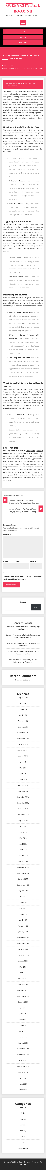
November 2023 (23, 873)
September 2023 (23, 885)
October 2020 (23, 1060)
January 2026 (23, 727)
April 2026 (23, 709)
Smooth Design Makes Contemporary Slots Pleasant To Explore (23, 652)
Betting (23, 37)
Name (6, 561)
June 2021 (23, 1013)
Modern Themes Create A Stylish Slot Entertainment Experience (23, 660)
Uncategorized (23, 1148)
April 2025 (23, 773)
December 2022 (23, 937)
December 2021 (23, 990)
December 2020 (23, 1049)
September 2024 (23, 814)
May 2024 (23, 838)
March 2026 (23, 715)
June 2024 (23, 832)
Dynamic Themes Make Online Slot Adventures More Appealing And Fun (23, 636)
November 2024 (23, 803)
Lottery (23, 1130)
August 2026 (23, 697)
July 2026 (23, 703)
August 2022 (23, 961)
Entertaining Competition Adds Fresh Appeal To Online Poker (23, 644)
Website (33, 561)
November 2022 (23, 943)
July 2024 (23, 826)
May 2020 (23, 1089)
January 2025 (23, 791)
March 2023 (23, 920)
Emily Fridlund (11, 83)
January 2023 (23, 931)
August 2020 (23, 1072)
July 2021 (23, 1008)
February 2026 (23, 721)
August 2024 (23, 820)
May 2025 (23, 768)
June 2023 (23, 902)
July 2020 (23, 1078)
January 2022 (23, 984)
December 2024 (23, 797)
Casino (23, 1113)
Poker (23, 1136)
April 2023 (23, 914)
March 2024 (23, 850)
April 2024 (23, 844)
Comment (7, 534)
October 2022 (23, 949)
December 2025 (23, 733)
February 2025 (23, 785)
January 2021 (23, 1043)
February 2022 (23, 978)
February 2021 (23, 1037)
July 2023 (23, 896)
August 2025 (23, 756)
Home (23, 31)
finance (23, 1119)
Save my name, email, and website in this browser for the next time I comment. (22, 577)
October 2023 (23, 879)
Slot (35, 83)
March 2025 (23, 779)
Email (18, 561)
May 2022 (23, 967)
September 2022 (23, 955)
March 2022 (23, 972)
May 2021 (23, 1019)
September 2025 (23, 750)
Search (23, 602)
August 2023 (23, 891)
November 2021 (23, 996)
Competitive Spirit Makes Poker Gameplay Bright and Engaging (23, 627)
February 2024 (23, 855)
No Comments (12, 86)
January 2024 (23, 861)
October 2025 (23, 744)
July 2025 (23, 762)
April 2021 (23, 1025)
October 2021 (23, 1002)
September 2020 (23, 1066)
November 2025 (23, 738)
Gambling (23, 42)
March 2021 (23, 1031)
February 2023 (23, 926)
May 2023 (23, 908)
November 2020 (23, 1054)
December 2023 (23, 867)
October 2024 (23, 809)
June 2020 (23, 1084)
